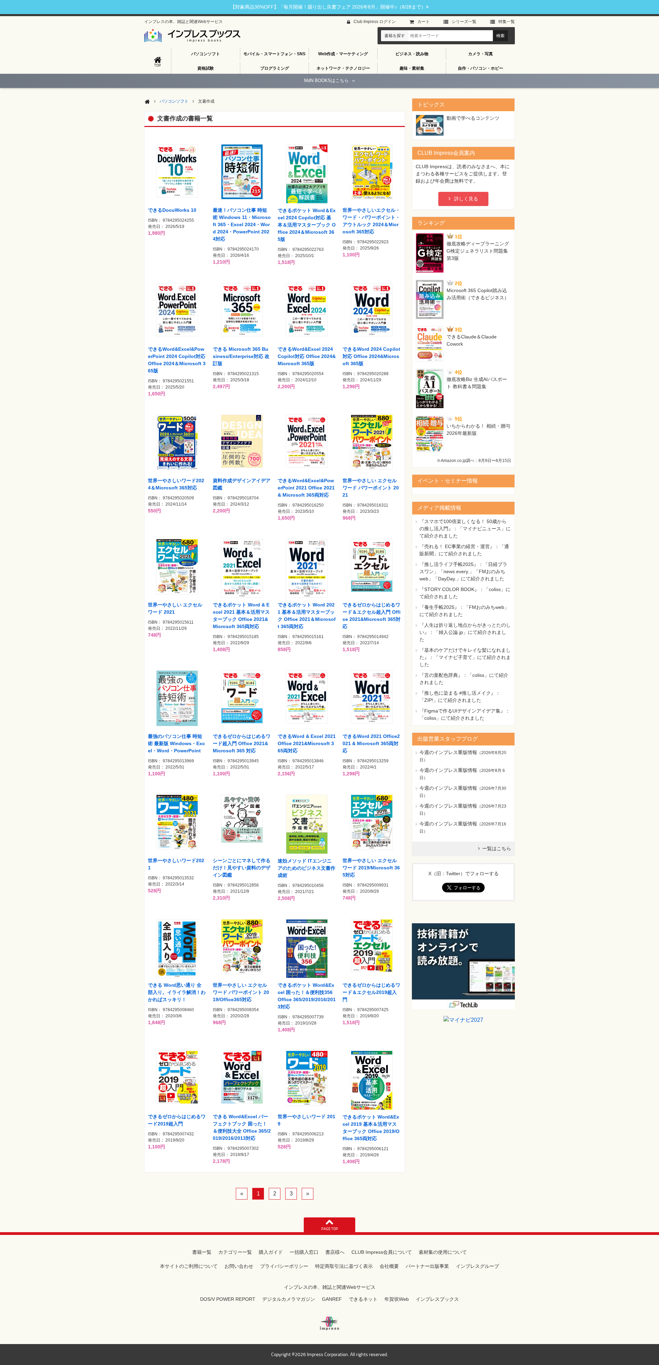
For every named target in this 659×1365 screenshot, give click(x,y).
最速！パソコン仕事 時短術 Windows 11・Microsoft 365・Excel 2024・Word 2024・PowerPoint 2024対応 (242, 224)
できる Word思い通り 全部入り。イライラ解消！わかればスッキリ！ (177, 992)
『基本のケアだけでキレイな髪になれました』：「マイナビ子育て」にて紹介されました (465, 657)
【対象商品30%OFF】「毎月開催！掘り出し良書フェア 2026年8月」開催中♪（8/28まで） (328, 7)
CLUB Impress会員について (381, 1252)
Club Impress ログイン (375, 21)
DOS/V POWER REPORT (227, 1299)
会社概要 (389, 1266)
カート (423, 21)
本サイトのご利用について (189, 1266)
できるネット (363, 1299)
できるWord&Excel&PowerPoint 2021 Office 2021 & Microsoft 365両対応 (306, 488)
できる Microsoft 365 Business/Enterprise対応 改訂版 (241, 356)
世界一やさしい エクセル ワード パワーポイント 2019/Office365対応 (241, 992)
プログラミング (274, 68)
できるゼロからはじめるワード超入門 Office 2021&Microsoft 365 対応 (241, 743)
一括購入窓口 (304, 1252)
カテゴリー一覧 (235, 1252)
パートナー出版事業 (427, 1266)
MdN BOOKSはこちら (329, 80)
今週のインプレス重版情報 (448, 752)
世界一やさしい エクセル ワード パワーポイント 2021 (371, 488)
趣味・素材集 (412, 68)
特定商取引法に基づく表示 (344, 1266)
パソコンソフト (205, 53)
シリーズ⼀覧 (464, 21)
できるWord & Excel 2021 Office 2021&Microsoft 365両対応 (307, 743)
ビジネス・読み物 (411, 53)
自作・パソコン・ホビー (480, 68)
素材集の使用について (443, 1252)
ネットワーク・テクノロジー (343, 68)
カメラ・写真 (480, 53)
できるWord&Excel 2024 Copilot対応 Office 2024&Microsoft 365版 (307, 356)
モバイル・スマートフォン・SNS (274, 53)
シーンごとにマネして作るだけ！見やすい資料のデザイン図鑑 (241, 868)
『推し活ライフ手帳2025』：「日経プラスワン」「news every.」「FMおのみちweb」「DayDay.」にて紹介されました (463, 571)
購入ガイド (271, 1252)
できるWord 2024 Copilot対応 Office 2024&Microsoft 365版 (371, 356)
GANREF (332, 1299)
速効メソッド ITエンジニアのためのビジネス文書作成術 (306, 868)
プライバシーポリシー (284, 1266)
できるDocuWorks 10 (172, 210)
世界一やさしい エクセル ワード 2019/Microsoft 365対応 (371, 868)
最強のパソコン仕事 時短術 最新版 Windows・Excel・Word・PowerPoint (176, 743)
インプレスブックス (437, 1299)
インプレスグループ (477, 1266)
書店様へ (335, 1252)
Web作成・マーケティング (343, 53)
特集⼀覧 (506, 21)
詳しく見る (466, 198)
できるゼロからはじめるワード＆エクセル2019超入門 (371, 992)
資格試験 (205, 68)
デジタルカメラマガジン (288, 1299)
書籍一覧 (201, 1252)
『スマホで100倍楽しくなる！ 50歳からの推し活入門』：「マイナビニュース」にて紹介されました (465, 529)
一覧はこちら (496, 848)
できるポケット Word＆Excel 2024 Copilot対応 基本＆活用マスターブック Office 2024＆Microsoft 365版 (307, 225)
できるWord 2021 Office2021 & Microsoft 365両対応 (371, 743)
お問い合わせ (238, 1266)
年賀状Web (396, 1299)
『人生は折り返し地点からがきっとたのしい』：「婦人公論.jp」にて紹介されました (465, 632)
